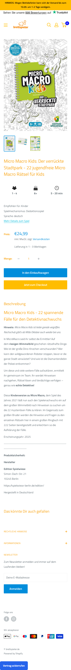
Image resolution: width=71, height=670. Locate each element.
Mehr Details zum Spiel (16, 221)
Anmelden (15, 589)
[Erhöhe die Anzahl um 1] (39, 259)
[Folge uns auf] (6, 619)
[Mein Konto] (56, 25)
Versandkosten (41, 239)
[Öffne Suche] (49, 25)
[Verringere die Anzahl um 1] (19, 259)
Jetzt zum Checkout (35, 285)
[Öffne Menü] (6, 25)
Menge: (8, 258)
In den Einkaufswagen (35, 272)
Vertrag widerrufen (14, 666)
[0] (64, 25)
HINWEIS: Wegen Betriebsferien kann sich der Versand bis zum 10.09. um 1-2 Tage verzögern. (35, 5)
